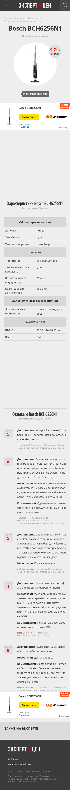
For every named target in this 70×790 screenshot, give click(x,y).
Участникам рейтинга (20, 764)
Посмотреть (29, 117)
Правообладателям (26, 781)
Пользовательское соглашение (23, 776)
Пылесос (24, 127)
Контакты (45, 771)
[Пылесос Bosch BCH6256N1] (9, 116)
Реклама (13, 759)
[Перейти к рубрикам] (7, 5)
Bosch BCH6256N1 (30, 107)
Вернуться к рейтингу (35, 94)
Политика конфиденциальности (28, 777)
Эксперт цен (35, 5)
